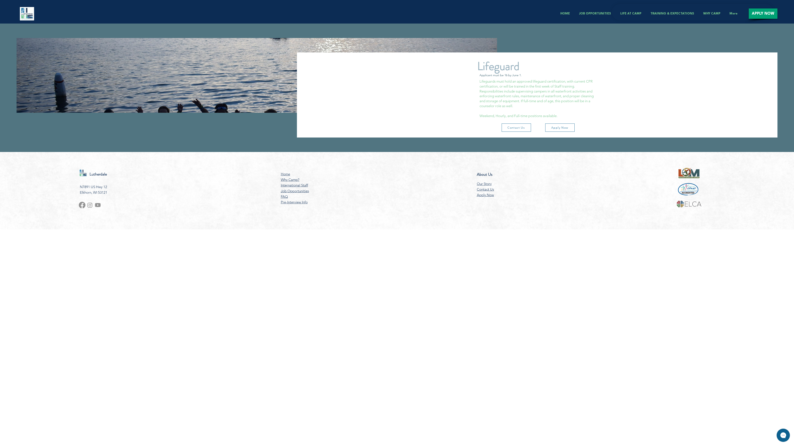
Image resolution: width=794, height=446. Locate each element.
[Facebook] (82, 205)
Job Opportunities (295, 191)
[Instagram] (90, 205)
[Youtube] (97, 205)
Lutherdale (98, 174)
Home (285, 174)
